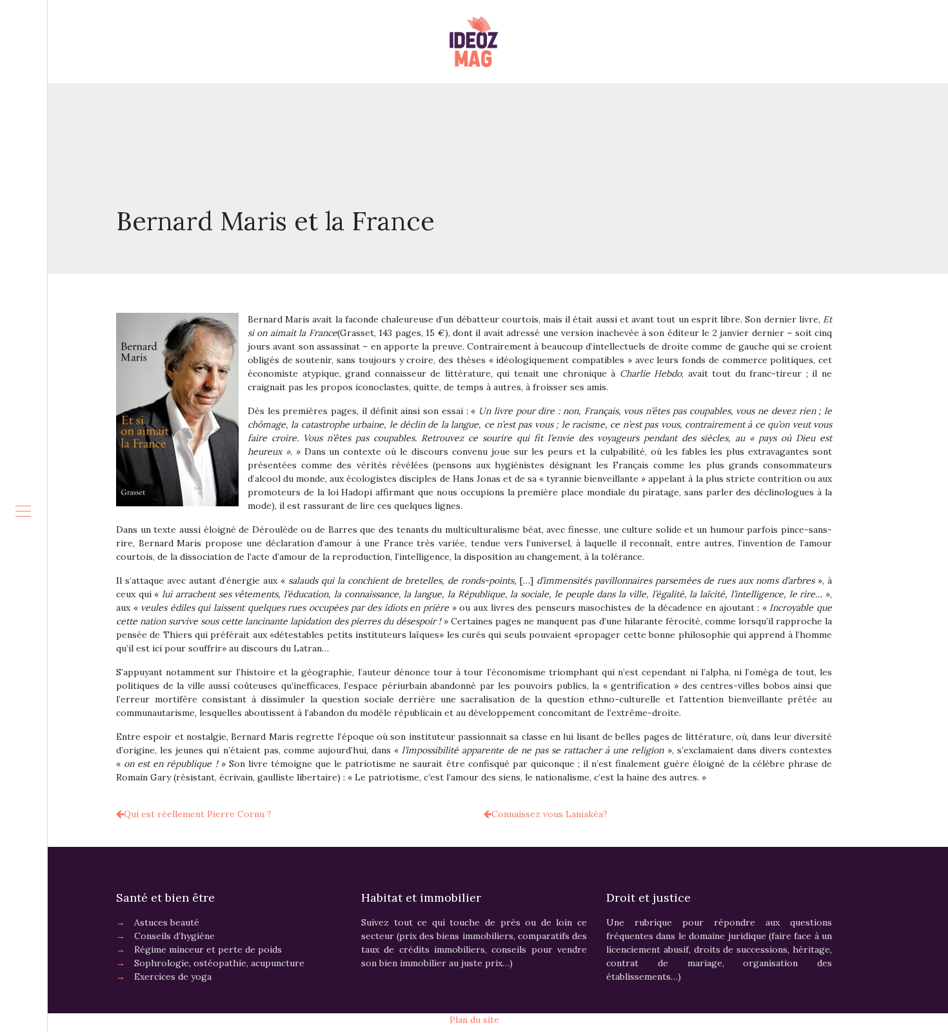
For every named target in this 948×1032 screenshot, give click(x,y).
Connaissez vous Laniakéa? (549, 814)
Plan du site (474, 1020)
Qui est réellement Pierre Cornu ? (198, 814)
